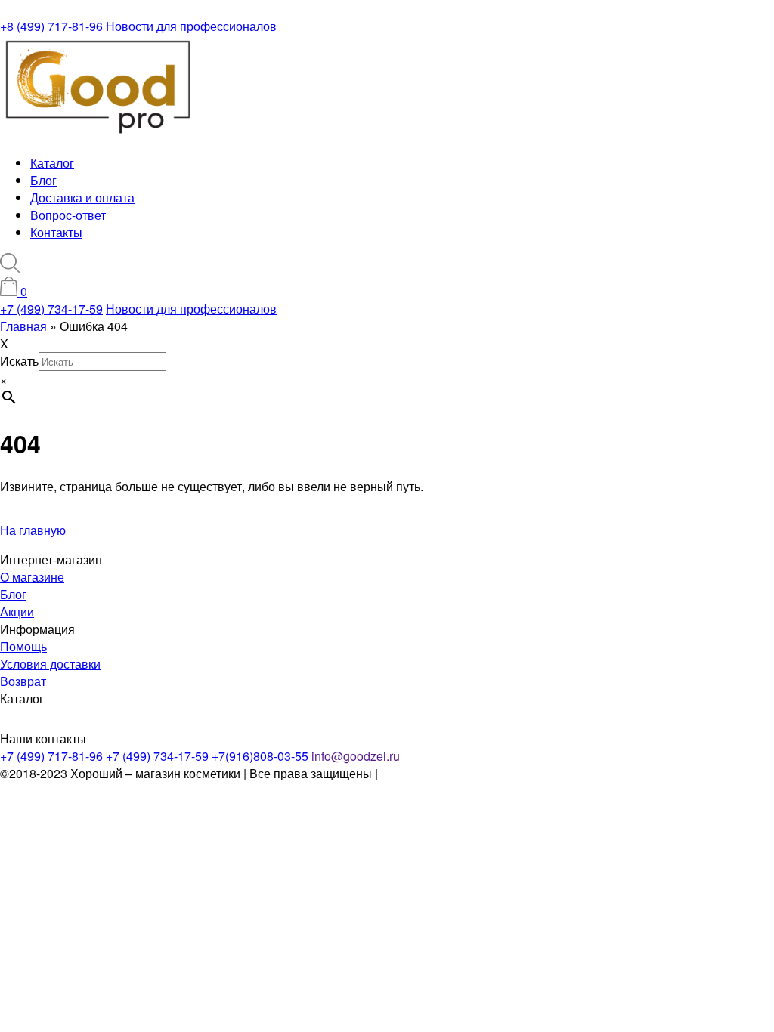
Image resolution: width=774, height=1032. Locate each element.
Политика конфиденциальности (470, 773)
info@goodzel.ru (355, 756)
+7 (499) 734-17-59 (51, 308)
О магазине (32, 577)
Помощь (23, 646)
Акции (17, 611)
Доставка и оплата (82, 197)
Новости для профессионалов (191, 26)
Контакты (56, 232)
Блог (43, 180)
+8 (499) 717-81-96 (51, 26)
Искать (19, 360)
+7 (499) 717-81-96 (51, 756)
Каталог (52, 162)
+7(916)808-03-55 (260, 756)
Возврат (23, 681)
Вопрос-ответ (68, 215)
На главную (33, 530)
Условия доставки (50, 663)
